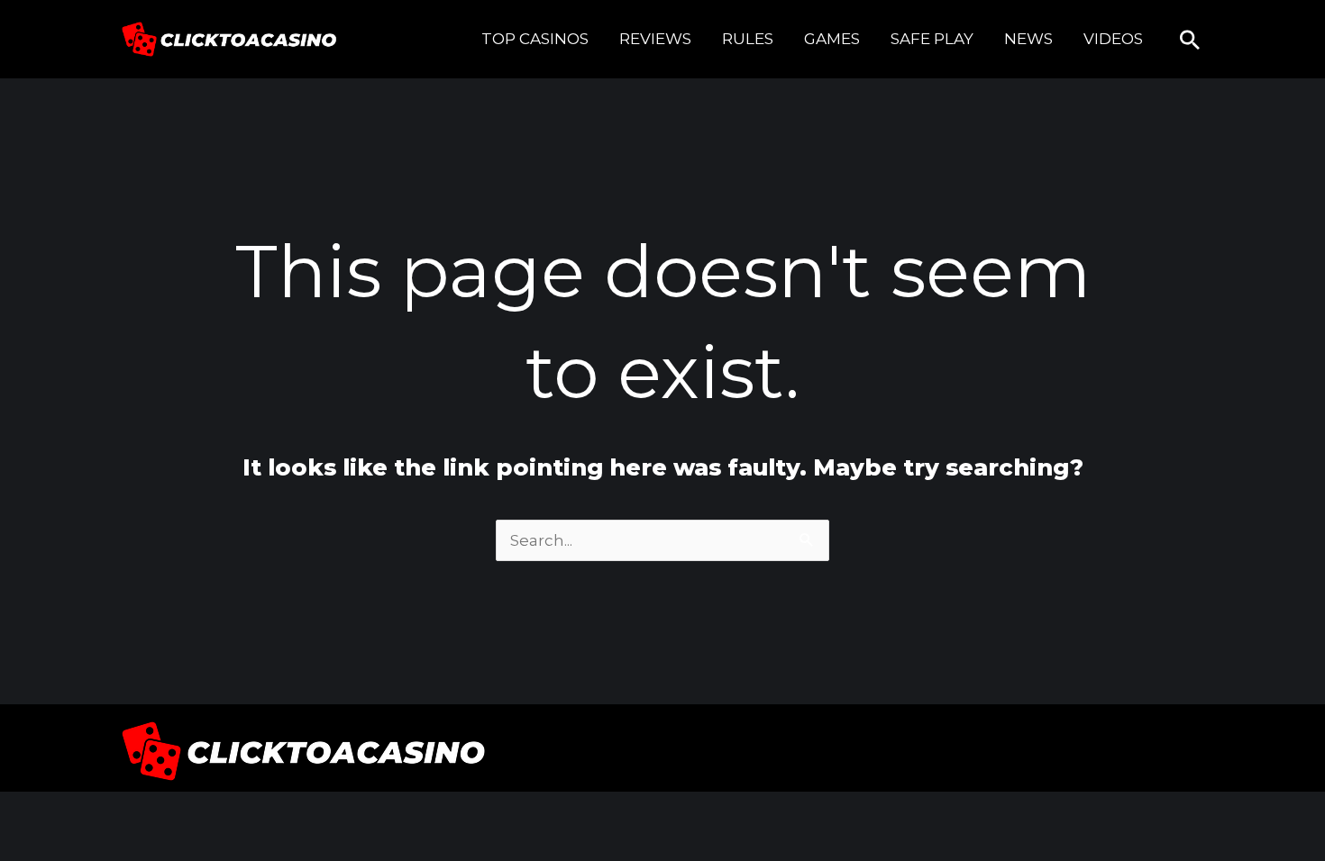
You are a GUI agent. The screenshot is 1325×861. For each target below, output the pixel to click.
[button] (1189, 39)
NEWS (1028, 39)
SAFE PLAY (932, 39)
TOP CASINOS (535, 39)
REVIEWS (655, 39)
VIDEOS (1113, 39)
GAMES (832, 39)
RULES (747, 39)
